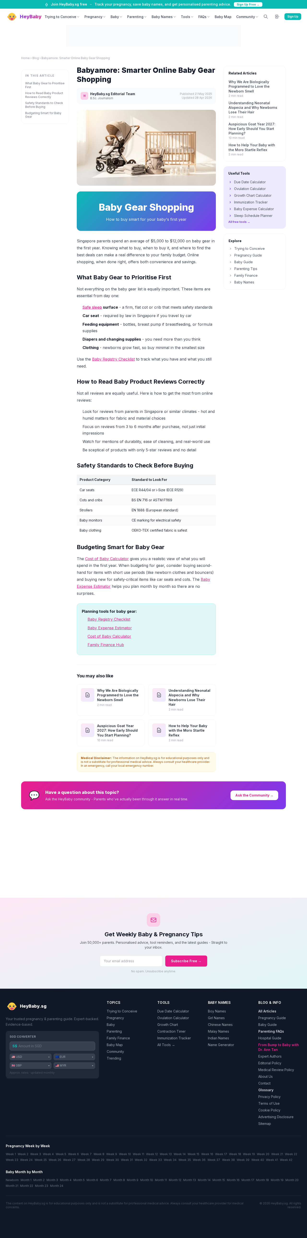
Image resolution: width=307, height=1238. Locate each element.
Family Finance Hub (106, 644)
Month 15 (219, 1180)
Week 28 (83, 1160)
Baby (115, 17)
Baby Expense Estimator (110, 627)
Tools (185, 17)
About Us (265, 1076)
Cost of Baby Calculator (107, 558)
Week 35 (184, 1160)
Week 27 (69, 1160)
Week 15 (193, 1154)
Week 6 (73, 1154)
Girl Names (216, 1018)
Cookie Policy (269, 1110)
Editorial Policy (269, 1063)
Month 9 (132, 1180)
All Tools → (166, 1045)
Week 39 (243, 1160)
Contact (264, 1083)
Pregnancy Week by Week (28, 1146)
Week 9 (111, 1154)
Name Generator (221, 1045)
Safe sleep (92, 307)
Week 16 (207, 1154)
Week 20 (263, 1154)
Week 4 (48, 1154)
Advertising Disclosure (276, 1117)
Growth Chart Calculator (253, 195)
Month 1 (26, 1180)
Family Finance (246, 275)
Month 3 (52, 1180)
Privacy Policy (269, 1097)
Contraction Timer (171, 1031)
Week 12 (152, 1154)
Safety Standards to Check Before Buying (44, 105)
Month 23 (41, 1186)
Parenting (135, 17)
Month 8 (119, 1180)
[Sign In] (277, 16)
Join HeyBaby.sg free (69, 4)
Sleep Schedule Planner (253, 216)
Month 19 (277, 1180)
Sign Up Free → (248, 4)
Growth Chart (167, 1025)
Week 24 (26, 1160)
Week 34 (170, 1160)
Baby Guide (243, 262)
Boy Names (217, 1011)
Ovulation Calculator (250, 189)
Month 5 (79, 1180)
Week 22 (291, 1154)
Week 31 (127, 1160)
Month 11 (161, 1180)
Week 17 (221, 1154)
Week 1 (11, 1154)
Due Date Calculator (250, 182)
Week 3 (35, 1154)
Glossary (265, 1090)
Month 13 (189, 1180)
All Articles (267, 1011)
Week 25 (41, 1160)
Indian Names (218, 1038)
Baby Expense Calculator (254, 209)
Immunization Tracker (251, 202)
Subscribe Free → (186, 961)
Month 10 (146, 1180)
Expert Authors (270, 1056)
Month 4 (65, 1180)
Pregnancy (93, 17)
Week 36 (199, 1160)
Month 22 (26, 1186)
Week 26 (55, 1160)
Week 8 (99, 1154)
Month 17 (248, 1180)
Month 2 (39, 1180)
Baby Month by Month (24, 1172)
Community (245, 17)
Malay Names (218, 1031)
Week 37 (213, 1160)
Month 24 (56, 1186)
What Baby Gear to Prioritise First (45, 85)
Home (25, 58)
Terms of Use (269, 1103)
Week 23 (12, 1160)
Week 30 (112, 1160)
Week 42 (286, 1160)
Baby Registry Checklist (113, 359)
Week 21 (277, 1154)
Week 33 (155, 1160)
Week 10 (125, 1154)
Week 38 (228, 1160)
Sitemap (264, 1124)
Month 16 (233, 1180)
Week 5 (61, 1154)
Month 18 (262, 1180)
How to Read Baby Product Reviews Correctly (44, 95)
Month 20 (292, 1180)
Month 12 (175, 1180)
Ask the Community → (254, 795)
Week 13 (166, 1154)
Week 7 (86, 1154)
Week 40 (257, 1160)
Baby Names (162, 17)
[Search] (265, 16)
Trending (114, 1058)
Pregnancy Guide (248, 255)
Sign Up (292, 16)
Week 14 (180, 1154)
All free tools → (239, 222)
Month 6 (92, 1180)
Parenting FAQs (271, 1031)
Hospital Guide (269, 1038)
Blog (35, 58)
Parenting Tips (245, 269)
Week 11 (138, 1154)
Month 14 (204, 1180)
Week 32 (141, 1160)
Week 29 (98, 1160)
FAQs (202, 17)
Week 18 (235, 1154)
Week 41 (272, 1160)
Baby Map (223, 17)
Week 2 (23, 1154)
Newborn (12, 1180)
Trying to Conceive (60, 17)
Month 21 (12, 1186)
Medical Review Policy (276, 1070)
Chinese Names (220, 1025)
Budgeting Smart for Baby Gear (43, 115)
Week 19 (249, 1154)
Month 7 (106, 1180)
